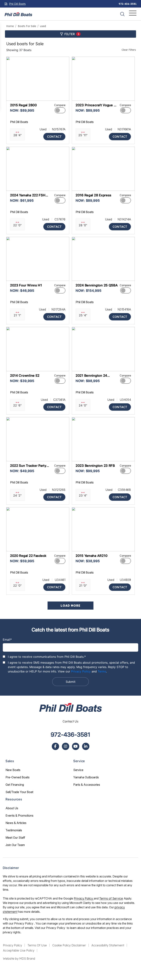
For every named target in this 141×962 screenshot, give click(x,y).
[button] (12, 96)
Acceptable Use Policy (18, 950)
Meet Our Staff (15, 837)
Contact (54, 136)
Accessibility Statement (107, 945)
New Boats (13, 770)
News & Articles (16, 823)
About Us (12, 808)
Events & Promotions (19, 815)
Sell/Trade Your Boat (19, 792)
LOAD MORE (70, 605)
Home (10, 26)
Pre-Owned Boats (18, 777)
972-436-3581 (128, 4)
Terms (102, 671)
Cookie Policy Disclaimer (69, 945)
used (43, 26)
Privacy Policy (81, 671)
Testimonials (14, 830)
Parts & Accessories (86, 784)
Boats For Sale (27, 26)
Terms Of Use (37, 945)
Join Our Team (15, 845)
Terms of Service (111, 898)
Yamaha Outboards (86, 777)
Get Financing (15, 784)
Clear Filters (129, 49)
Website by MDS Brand (19, 958)
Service (78, 770)
